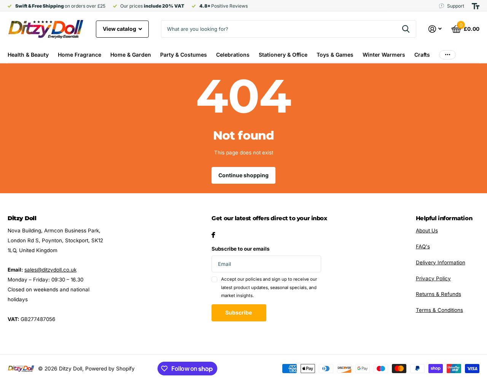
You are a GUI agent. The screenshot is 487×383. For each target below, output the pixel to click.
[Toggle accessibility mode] (475, 6)
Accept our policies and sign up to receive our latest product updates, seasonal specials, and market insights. (269, 287)
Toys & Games (335, 54)
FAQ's (423, 246)
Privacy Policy (433, 278)
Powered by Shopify (110, 369)
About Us (427, 230)
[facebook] (213, 235)
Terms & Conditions (439, 310)
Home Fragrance (79, 54)
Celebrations (233, 54)
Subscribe (239, 312)
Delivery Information (440, 262)
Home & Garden (130, 54)
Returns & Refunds (438, 294)
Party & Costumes (183, 54)
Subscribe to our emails (241, 249)
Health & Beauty (28, 54)
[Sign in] (435, 29)
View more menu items (447, 54)
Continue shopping (243, 175)
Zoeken (405, 29)
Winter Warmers (384, 54)
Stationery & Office (283, 54)
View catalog (120, 28)
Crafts (422, 54)
